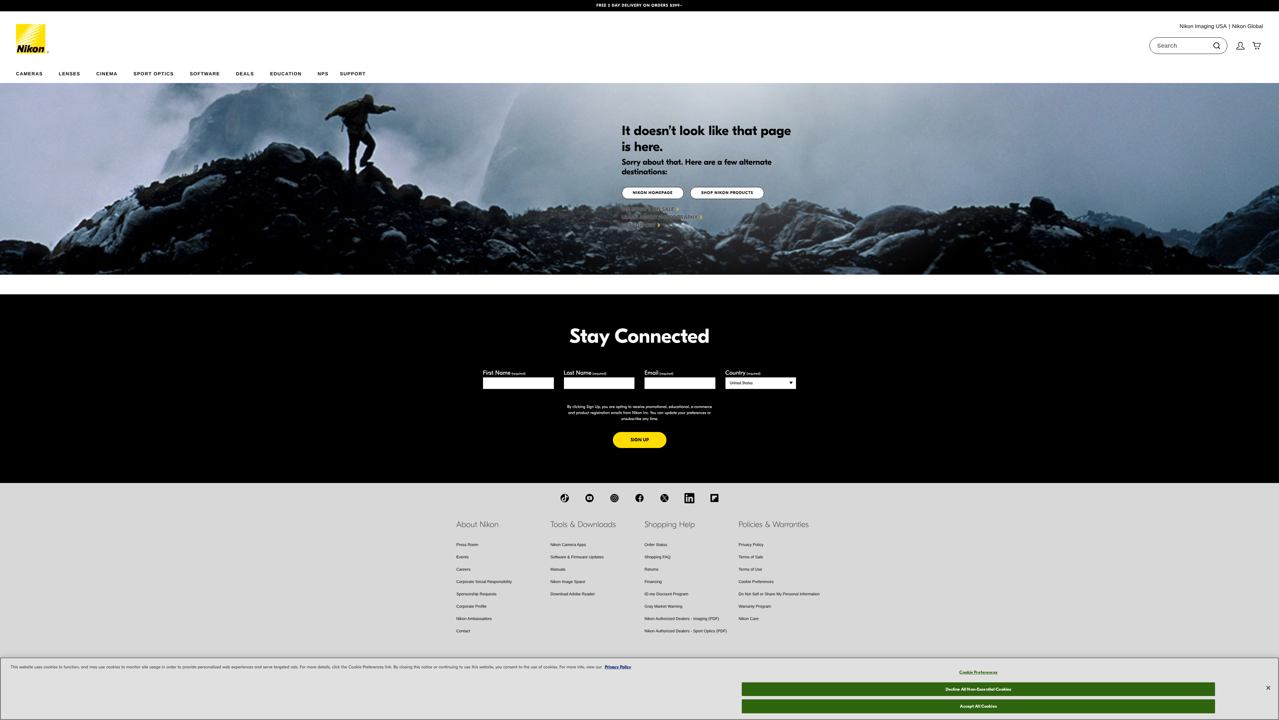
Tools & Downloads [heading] (583, 524)
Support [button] (352, 73)
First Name (504, 372)
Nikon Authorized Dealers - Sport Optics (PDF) (685, 631)
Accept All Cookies (978, 706)
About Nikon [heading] (477, 524)
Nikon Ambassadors (474, 618)
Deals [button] (245, 73)
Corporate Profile (471, 606)
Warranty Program (755, 606)
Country (742, 372)
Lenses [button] (69, 73)
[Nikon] (33, 32)
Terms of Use (750, 569)
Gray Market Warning (663, 606)
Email (658, 372)
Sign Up (648, 440)
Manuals (558, 569)
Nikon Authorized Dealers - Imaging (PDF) (681, 618)
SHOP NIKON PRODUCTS (727, 193)
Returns (651, 569)
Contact (463, 631)
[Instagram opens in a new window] (615, 498)
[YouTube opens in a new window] (590, 498)
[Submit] (1216, 45)
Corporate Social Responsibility (484, 581)
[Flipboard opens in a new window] (714, 498)
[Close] (1268, 688)
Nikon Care (749, 618)
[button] (96, 5)
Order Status (655, 544)
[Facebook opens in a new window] (639, 498)
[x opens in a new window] (664, 498)
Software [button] (205, 73)
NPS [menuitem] (322, 73)
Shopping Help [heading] (669, 524)
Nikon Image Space (568, 581)
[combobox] (1188, 45)
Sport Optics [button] (154, 73)
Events (462, 557)
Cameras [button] (29, 73)
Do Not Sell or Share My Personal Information (779, 594)
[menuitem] (37, 72)
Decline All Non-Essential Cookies (978, 689)
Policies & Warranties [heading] (774, 524)
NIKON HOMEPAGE (653, 193)
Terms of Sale (751, 557)
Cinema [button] (107, 73)
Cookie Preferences (756, 581)
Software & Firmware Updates (577, 557)
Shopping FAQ (657, 557)
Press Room (467, 544)
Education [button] (286, 73)
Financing (653, 581)
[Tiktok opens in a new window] (565, 498)
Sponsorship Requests (476, 594)
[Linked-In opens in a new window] (689, 498)
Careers (463, 569)
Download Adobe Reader (573, 594)
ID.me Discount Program (666, 594)
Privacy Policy (751, 544)
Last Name (585, 372)
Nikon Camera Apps (568, 544)
